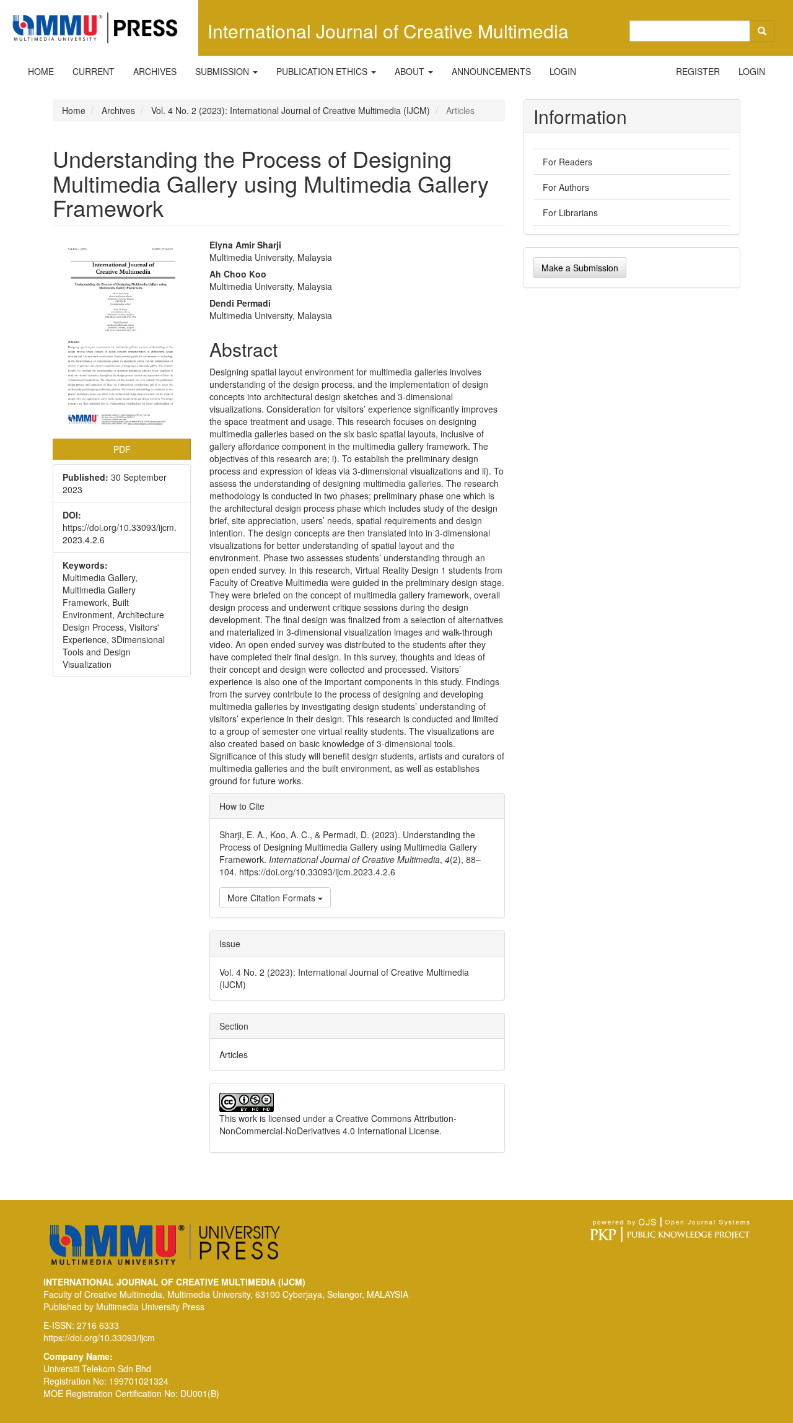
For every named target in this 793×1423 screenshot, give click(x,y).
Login (563, 71)
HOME (41, 71)
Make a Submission (579, 267)
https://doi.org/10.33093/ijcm (99, 1337)
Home (73, 110)
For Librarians (570, 212)
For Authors (566, 187)
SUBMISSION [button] (223, 71)
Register (698, 71)
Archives (118, 110)
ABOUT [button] (411, 71)
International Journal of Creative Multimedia (388, 30)
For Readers (567, 161)
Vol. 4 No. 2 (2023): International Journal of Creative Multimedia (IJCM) (290, 110)
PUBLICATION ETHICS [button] (323, 71)
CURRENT (93, 71)
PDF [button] (122, 449)
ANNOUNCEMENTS (491, 71)
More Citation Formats (272, 897)
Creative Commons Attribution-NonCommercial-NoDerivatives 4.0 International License (338, 1124)
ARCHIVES (155, 71)
